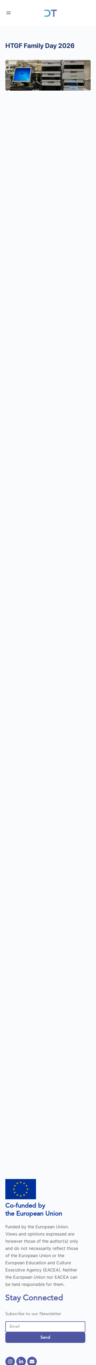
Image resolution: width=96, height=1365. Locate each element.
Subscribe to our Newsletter (33, 1314)
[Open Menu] (8, 13)
